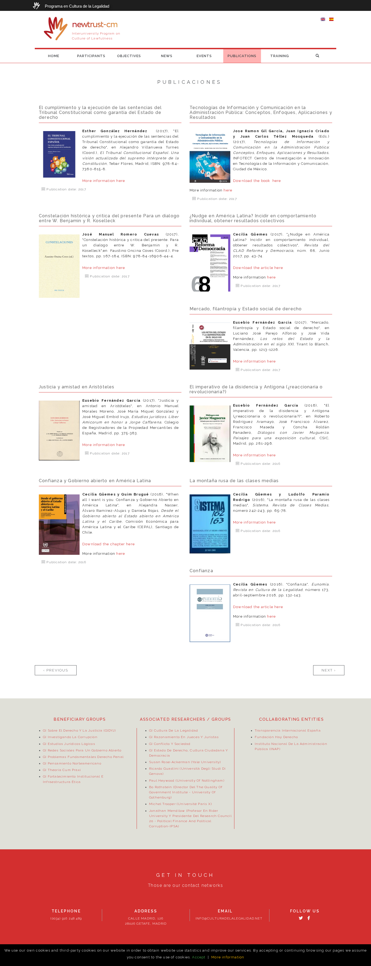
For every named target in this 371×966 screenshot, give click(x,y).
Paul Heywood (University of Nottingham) (186, 780)
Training (279, 56)
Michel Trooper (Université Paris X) (180, 804)
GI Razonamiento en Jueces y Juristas (184, 737)
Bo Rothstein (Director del (172, 787)
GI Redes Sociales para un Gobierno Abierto (82, 750)
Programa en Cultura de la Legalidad (77, 6)
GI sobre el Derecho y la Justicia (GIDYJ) (79, 730)
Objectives (129, 56)
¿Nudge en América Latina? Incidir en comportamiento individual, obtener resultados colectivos (253, 218)
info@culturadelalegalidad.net (229, 919)
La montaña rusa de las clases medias (234, 480)
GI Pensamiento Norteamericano (72, 763)
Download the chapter (104, 544)
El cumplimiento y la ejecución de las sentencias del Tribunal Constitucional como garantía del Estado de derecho (100, 112)
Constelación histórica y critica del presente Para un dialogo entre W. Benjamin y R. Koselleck (109, 218)
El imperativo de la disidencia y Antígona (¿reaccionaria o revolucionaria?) (256, 389)
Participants (91, 56)
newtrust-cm (94, 24)
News (166, 56)
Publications (242, 56)
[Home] (55, 28)
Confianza (201, 570)
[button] (317, 56)
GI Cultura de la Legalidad (173, 730)
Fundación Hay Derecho (276, 737)
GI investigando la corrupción (70, 737)
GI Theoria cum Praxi (62, 770)
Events (204, 56)
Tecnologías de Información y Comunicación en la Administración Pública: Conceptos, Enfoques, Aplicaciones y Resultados (261, 112)
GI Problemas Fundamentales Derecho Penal (83, 757)
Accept (198, 957)
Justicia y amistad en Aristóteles (77, 386)
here (120, 181)
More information (99, 181)
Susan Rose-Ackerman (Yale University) (185, 762)
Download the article (253, 268)
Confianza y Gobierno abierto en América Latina (95, 480)
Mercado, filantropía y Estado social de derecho (246, 308)
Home (53, 56)
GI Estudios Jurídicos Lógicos (69, 743)
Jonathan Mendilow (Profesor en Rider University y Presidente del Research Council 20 (190, 816)
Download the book (252, 181)
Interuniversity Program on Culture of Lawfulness (96, 36)
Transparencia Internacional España (288, 730)
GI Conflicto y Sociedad (170, 743)
